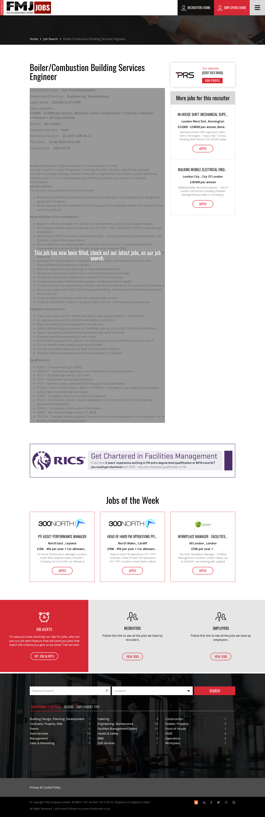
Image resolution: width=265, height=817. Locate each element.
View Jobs (132, 656)
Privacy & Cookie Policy (45, 787)
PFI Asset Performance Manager (62, 536)
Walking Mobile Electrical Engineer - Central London (203, 169)
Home (34, 39)
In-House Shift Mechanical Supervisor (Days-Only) (203, 114)
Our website (210, 68)
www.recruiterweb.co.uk (96, 808)
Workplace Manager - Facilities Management (203, 536)
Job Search (50, 39)
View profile (212, 80)
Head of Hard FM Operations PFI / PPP (132, 536)
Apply (203, 148)
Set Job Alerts (44, 656)
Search (214, 690)
